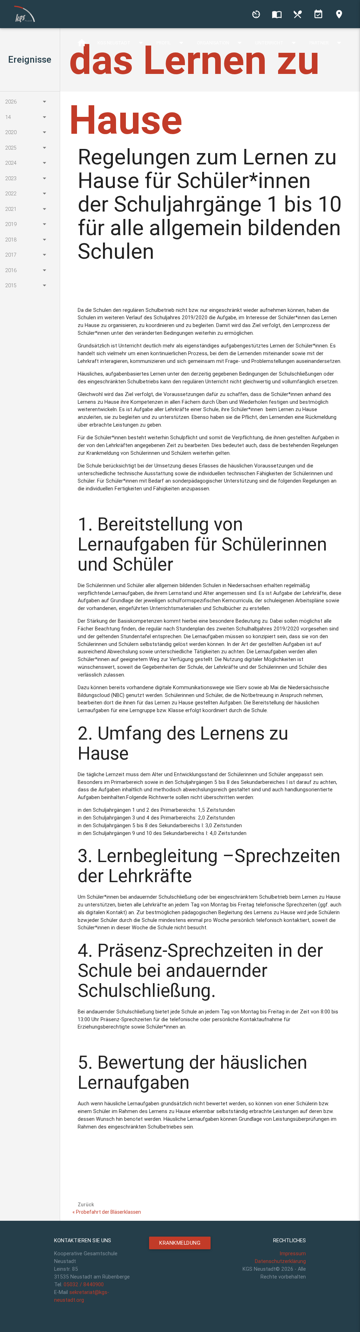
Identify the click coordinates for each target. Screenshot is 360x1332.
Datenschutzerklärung (280, 1261)
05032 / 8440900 (84, 1284)
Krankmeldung (179, 1242)
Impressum (292, 1253)
